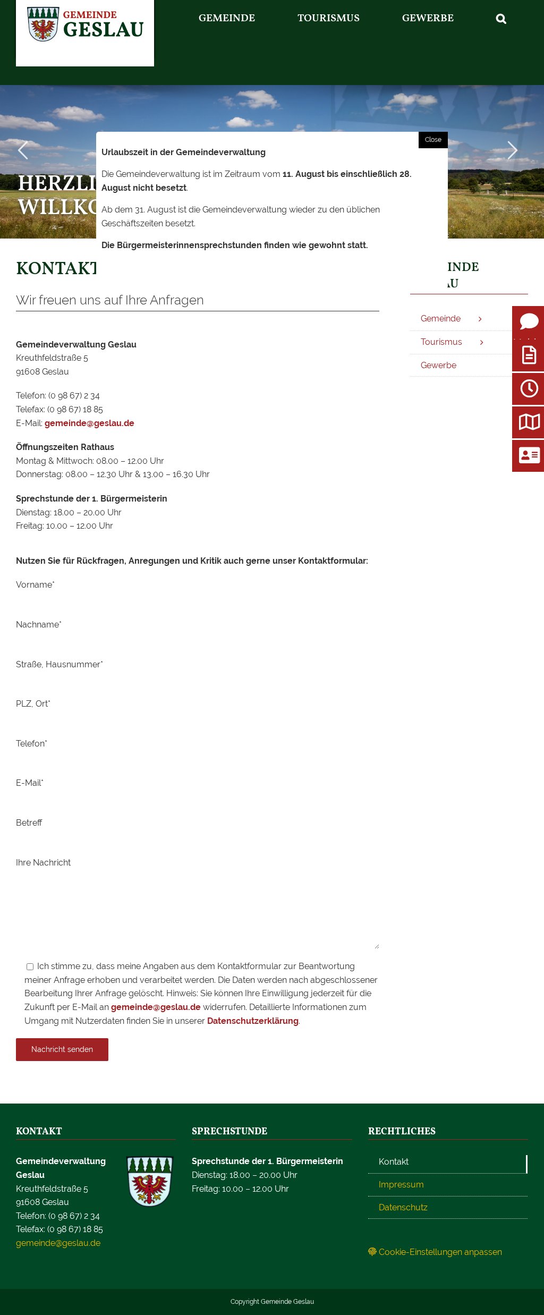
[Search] (501, 18)
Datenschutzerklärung (253, 1021)
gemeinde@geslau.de (89, 423)
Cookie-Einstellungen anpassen (439, 1252)
